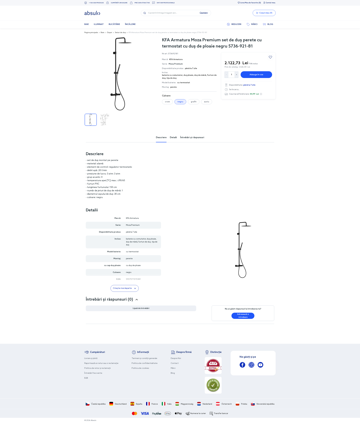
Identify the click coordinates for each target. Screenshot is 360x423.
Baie (102, 33)
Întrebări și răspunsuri (192, 137)
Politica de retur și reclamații (97, 368)
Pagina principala (91, 33)
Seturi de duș (120, 33)
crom (167, 102)
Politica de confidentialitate (145, 363)
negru (180, 102)
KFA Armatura (132, 218)
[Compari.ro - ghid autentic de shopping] (213, 385)
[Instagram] (251, 365)
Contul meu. (271, 3)
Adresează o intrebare (243, 315)
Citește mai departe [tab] (122, 288)
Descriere (161, 137)
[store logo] (92, 13)
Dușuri (109, 33)
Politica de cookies (140, 368)
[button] (261, 94)
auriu (206, 102)
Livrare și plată (90, 358)
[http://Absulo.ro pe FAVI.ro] (213, 365)
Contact (175, 363)
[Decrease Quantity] (226, 75)
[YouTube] (260, 365)
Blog (173, 373)
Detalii (173, 137)
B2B (86, 378)
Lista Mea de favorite (249, 3)
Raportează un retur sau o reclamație (101, 363)
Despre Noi (176, 358)
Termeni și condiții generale (144, 358)
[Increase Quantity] (236, 75)
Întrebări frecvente (93, 373)
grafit (193, 102)
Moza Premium (176, 64)
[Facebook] (242, 365)
